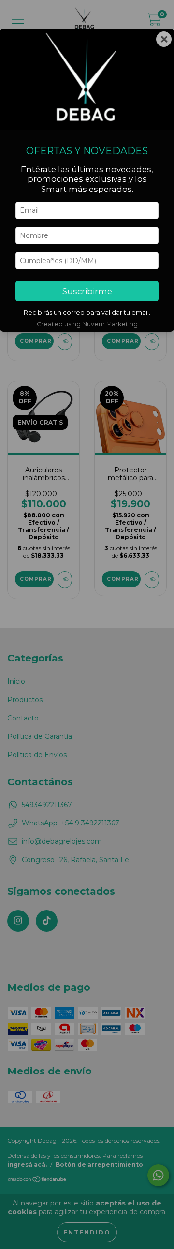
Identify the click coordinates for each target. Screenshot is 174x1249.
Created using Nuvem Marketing (87, 324)
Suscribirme (87, 291)
